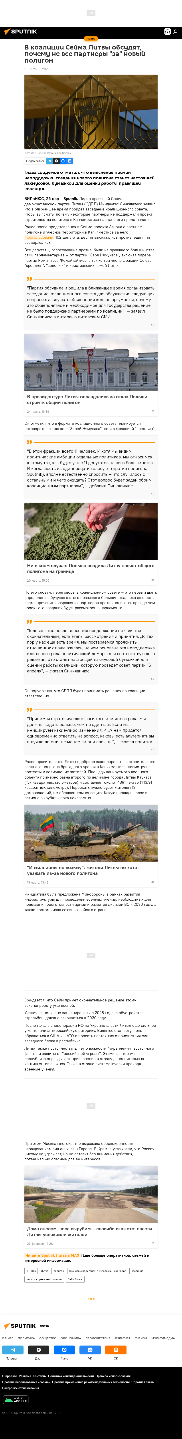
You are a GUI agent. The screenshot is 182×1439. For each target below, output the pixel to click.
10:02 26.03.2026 (36, 69)
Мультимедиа (163, 1338)
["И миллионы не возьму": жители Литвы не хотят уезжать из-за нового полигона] (91, 833)
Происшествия (98, 1338)
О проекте (9, 1376)
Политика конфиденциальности (71, 1376)
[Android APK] (16, 1400)
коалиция (137, 1271)
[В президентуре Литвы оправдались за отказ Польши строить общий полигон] (91, 362)
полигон (58, 1271)
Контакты (39, 1376)
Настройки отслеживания (20, 1388)
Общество (48, 1338)
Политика (26, 1338)
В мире (7, 1338)
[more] (152, 324)
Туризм (141, 1338)
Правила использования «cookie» (26, 1382)
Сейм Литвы (75, 1279)
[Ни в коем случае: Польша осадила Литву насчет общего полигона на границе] (91, 531)
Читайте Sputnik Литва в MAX (52, 1255)
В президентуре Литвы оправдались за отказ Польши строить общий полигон (87, 399)
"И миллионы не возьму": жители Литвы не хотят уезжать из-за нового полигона (83, 870)
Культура (123, 1338)
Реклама (25, 1376)
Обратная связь (142, 1382)
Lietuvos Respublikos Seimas (53, 153)
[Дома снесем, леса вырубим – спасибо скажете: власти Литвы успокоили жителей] (91, 1194)
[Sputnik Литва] (21, 35)
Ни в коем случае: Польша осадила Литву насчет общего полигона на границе (90, 568)
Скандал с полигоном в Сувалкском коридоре (97, 1271)
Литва (44, 1271)
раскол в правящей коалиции (44, 1279)
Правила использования (113, 1376)
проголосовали (39, 237)
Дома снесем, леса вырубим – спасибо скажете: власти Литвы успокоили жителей (89, 1231)
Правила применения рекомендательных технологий (91, 1382)
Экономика (71, 1338)
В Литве (31, 1271)
